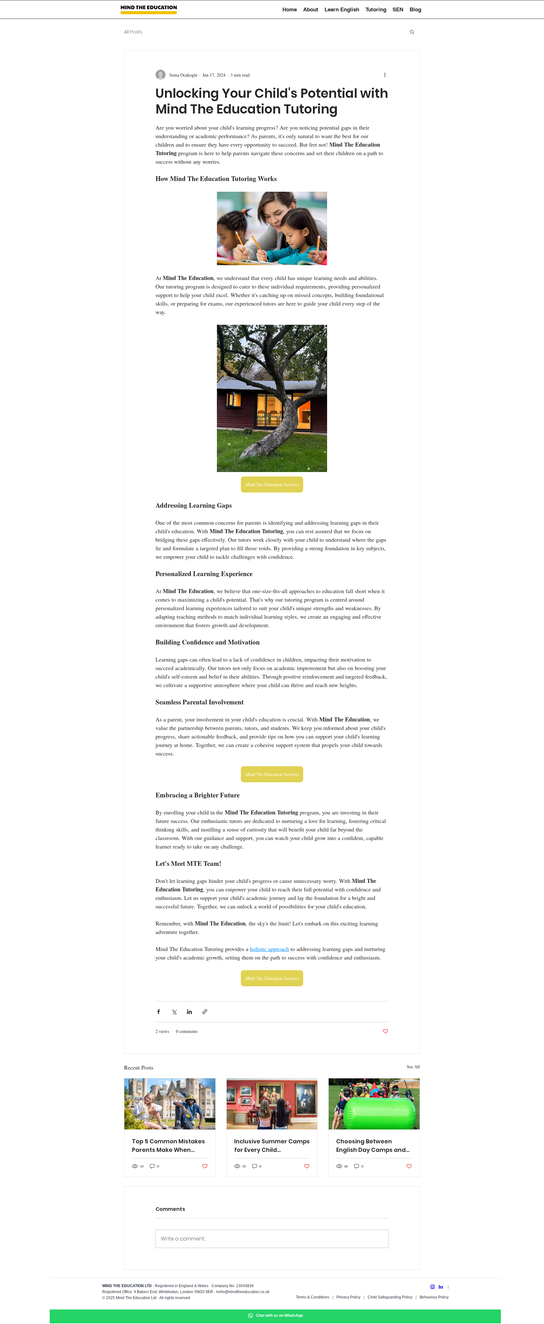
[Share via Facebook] (159, 1012)
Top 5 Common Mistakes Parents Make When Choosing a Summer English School (168, 1145)
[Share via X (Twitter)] (174, 1012)
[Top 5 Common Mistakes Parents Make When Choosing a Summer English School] (169, 1103)
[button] (412, 31)
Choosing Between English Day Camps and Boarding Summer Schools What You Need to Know (371, 1145)
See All (413, 1067)
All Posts (133, 31)
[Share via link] (205, 1012)
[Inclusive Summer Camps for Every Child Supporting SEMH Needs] (272, 1103)
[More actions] (384, 75)
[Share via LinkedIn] (189, 1012)
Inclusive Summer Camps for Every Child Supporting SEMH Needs (272, 1145)
